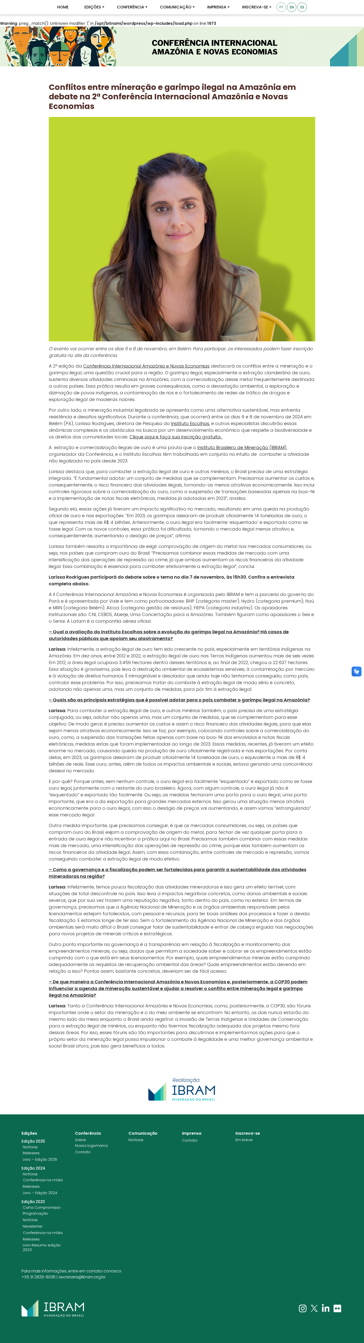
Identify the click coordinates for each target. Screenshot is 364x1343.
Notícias (30, 1147)
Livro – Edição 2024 (40, 1192)
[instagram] (303, 1308)
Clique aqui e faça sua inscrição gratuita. (176, 437)
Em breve (244, 1139)
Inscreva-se (255, 7)
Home (63, 7)
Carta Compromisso (42, 1207)
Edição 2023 (33, 1201)
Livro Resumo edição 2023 (42, 1247)
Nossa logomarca (91, 1145)
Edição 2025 (33, 1141)
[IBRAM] (53, 1308)
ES (302, 7)
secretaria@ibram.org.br (82, 1277)
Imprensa (216, 7)
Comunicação (175, 7)
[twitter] (315, 1308)
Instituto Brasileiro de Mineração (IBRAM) (241, 447)
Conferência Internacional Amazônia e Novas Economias (146, 366)
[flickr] (337, 1308)
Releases (31, 1153)
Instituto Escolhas (190, 423)
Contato (83, 1152)
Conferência (130, 7)
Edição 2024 (33, 1168)
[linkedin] (326, 1308)
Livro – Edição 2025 (40, 1159)
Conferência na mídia (43, 1180)
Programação (35, 1213)
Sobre (80, 1139)
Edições (92, 7)
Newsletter (33, 1226)
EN (292, 7)
